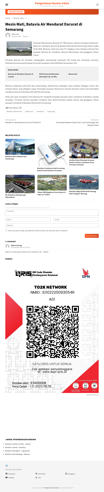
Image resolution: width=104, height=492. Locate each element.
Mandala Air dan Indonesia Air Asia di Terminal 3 (23, 121)
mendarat (40, 111)
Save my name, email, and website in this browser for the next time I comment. (38, 230)
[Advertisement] (24, 417)
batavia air (29, 111)
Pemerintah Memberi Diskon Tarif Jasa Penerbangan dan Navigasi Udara (77, 122)
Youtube (11, 478)
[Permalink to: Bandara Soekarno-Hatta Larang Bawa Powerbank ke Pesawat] (52, 152)
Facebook (11, 474)
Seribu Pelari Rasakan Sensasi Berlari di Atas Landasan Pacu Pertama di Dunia (81, 162)
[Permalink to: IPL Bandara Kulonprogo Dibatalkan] (20, 184)
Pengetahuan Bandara (51, 488)
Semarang (51, 111)
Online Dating (16, 245)
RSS (39, 478)
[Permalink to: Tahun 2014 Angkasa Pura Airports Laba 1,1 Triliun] (52, 182)
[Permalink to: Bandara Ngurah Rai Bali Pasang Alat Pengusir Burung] (84, 182)
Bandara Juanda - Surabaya (15, 447)
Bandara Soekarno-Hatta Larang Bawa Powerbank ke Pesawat (51, 169)
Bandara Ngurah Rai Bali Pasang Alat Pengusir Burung (82, 192)
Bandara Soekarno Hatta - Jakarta (18, 444)
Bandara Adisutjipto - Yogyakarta (17, 451)
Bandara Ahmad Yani (14, 111)
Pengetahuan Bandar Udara (52, 3)
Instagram (71, 474)
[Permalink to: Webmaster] (7, 35)
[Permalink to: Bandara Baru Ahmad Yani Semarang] (20, 147)
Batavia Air (73, 74)
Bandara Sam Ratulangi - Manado (17, 454)
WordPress (41, 474)
